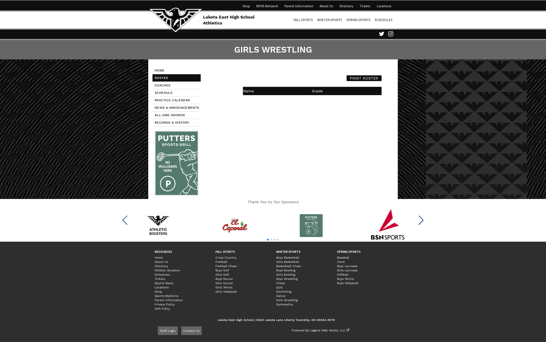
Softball (342, 274)
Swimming (283, 291)
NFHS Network (267, 6)
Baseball (343, 257)
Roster (161, 78)
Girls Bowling (285, 274)
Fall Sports (303, 20)
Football (221, 261)
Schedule (164, 93)
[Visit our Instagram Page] (390, 34)
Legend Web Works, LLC (328, 330)
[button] (125, 220)
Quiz (279, 287)
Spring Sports (358, 20)
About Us (326, 6)
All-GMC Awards (170, 115)
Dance (280, 296)
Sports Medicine (167, 296)
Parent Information (298, 6)
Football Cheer (226, 266)
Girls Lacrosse (347, 270)
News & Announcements (177, 108)
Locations (384, 6)
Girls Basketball (287, 261)
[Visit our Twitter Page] (381, 34)
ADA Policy (162, 308)
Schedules (383, 20)
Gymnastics (284, 304)
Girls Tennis (223, 287)
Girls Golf (222, 274)
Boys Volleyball (347, 283)
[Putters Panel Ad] (177, 163)
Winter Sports (329, 20)
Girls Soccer (224, 283)
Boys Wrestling (287, 278)
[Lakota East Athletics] (175, 20)
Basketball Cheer (288, 266)
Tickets (365, 6)
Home (160, 70)
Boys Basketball (287, 257)
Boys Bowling (285, 270)
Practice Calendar (172, 100)
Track (341, 261)
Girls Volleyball (226, 291)
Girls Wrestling (287, 300)
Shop (246, 6)
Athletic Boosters (167, 270)
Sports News (164, 283)
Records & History (172, 122)
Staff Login (168, 330)
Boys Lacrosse (347, 266)
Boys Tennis (345, 278)
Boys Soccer (224, 278)
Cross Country (225, 257)
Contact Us (191, 330)
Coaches (163, 85)
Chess (280, 283)
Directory (346, 6)
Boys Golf (222, 270)
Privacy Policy (165, 304)
